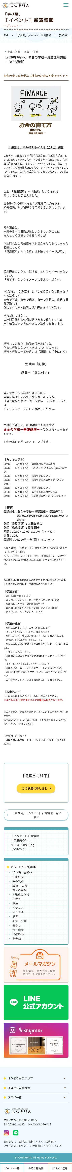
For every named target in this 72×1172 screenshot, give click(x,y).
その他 (16, 938)
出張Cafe (18, 934)
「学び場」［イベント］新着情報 (33, 35)
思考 (15, 916)
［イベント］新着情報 (25, 836)
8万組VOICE (18, 849)
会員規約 (37, 1145)
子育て (16, 899)
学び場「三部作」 (23, 872)
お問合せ (9, 1141)
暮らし (16, 925)
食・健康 (18, 929)
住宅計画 (18, 877)
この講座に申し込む (34, 788)
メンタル (18, 912)
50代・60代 (19, 885)
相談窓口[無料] (26, 1141)
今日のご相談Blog (22, 845)
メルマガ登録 (45, 1141)
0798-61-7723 (16, 1124)
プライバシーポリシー (16, 1145)
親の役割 (18, 881)
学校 (35, 51)
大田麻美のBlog (21, 840)
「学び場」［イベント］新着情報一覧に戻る (36, 815)
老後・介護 (19, 921)
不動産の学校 (20, 894)
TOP (6, 35)
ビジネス (18, 907)
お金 (26, 51)
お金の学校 (14, 51)
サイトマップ (53, 1145)
